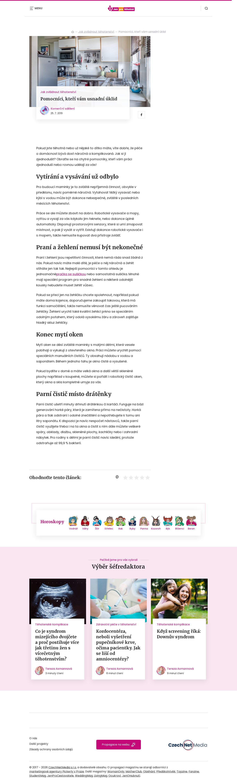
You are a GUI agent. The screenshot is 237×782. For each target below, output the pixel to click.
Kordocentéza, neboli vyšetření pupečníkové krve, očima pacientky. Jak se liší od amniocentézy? (118, 645)
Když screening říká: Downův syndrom (179, 634)
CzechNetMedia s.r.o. (62, 767)
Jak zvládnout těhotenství (96, 32)
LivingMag (100, 776)
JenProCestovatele (60, 776)
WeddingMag (84, 776)
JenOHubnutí (131, 776)
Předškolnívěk (165, 772)
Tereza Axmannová (58, 669)
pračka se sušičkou (71, 274)
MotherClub (134, 772)
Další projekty (38, 744)
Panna (144, 528)
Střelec (109, 528)
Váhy (85, 528)
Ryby (132, 528)
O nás (33, 738)
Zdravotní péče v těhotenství (116, 624)
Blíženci (179, 528)
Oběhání (149, 772)
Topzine (182, 772)
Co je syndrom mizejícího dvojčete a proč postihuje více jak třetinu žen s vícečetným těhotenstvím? (57, 645)
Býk (168, 528)
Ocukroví (114, 776)
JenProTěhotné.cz (72, 32)
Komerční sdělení (63, 109)
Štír (97, 528)
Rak (120, 528)
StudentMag (37, 776)
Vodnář (73, 528)
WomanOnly (115, 772)
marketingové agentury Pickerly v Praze (56, 772)
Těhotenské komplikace (51, 624)
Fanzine (194, 772)
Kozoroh (156, 528)
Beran (191, 528)
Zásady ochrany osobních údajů (51, 749)
